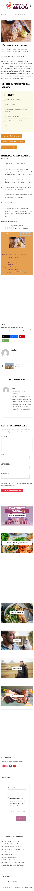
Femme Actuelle (14, 221)
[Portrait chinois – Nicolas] (9, 366)
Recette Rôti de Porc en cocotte (11, 846)
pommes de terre (16, 109)
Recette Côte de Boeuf (8, 857)
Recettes (11, 14)
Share (15, 336)
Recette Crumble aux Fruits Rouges (12, 865)
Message (4, 437)
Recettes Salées (17, 51)
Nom (2, 454)
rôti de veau (12, 100)
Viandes (25, 51)
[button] (2, 6)
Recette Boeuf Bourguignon (10, 841)
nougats (21, 327)
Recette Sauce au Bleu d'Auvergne (12, 849)
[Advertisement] (17, 296)
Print (6, 340)
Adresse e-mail (6, 464)
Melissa (14, 388)
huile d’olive (23, 121)
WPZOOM (31, 887)
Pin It (23, 336)
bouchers (4, 327)
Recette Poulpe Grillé (8, 860)
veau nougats (22, 330)
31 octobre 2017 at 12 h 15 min (19, 391)
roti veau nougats (6, 330)
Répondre (15, 393)
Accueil (3, 14)
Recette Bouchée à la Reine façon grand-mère (16, 844)
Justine (9, 49)
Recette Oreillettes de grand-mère (12, 862)
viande (29, 330)
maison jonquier (13, 327)
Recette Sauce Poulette (9, 854)
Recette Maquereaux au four (10, 852)
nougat (17, 116)
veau (14, 330)
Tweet (6, 336)
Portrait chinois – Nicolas (21, 366)
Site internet (5, 474)
